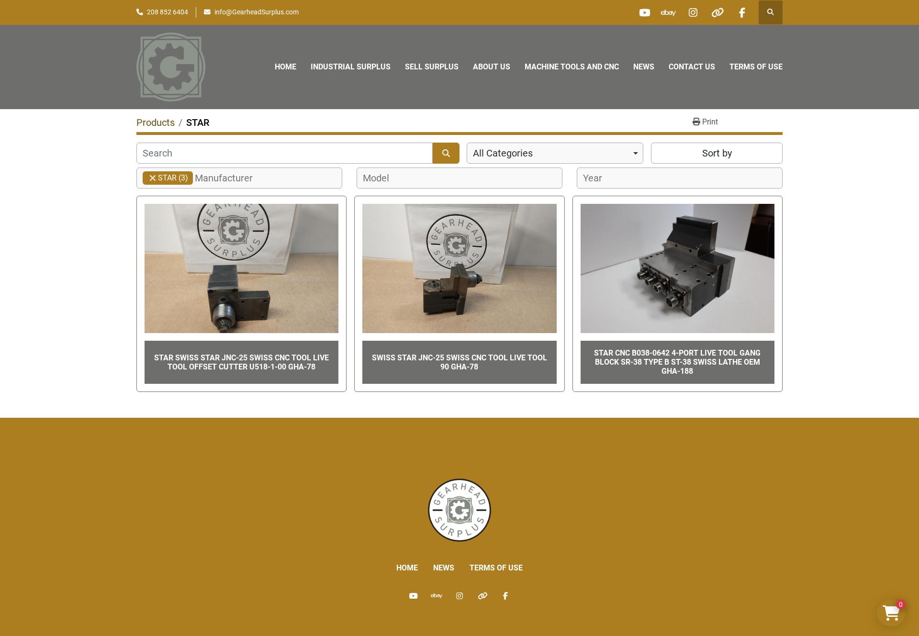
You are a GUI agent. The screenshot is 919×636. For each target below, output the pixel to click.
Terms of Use (756, 66)
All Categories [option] (503, 153)
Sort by (717, 153)
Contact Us (692, 66)
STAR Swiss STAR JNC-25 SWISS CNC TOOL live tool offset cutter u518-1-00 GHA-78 (241, 362)
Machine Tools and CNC (572, 66)
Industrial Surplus (351, 66)
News (643, 66)
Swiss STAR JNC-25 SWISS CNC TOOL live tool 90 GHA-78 (459, 362)
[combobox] (555, 153)
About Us (491, 66)
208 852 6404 (167, 12)
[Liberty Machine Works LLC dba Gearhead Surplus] (459, 509)
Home (285, 66)
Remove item (152, 178)
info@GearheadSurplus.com (256, 12)
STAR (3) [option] (165, 177)
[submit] (446, 153)
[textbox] (229, 178)
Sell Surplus (432, 66)
